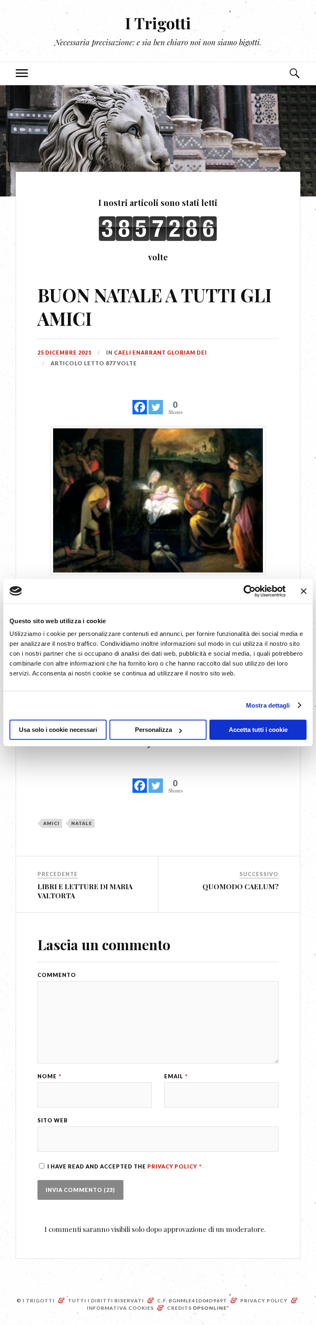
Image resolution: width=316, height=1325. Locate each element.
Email (176, 1076)
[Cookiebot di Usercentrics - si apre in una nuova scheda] (250, 591)
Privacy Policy (172, 1166)
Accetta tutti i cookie (258, 729)
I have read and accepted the (124, 1166)
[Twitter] (156, 402)
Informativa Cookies (120, 1308)
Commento (56, 975)
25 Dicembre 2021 (64, 352)
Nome (49, 1076)
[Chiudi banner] (304, 591)
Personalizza (153, 729)
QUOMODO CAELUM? (240, 886)
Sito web (52, 1120)
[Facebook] (139, 402)
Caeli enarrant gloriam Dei (160, 352)
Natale (81, 823)
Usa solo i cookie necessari (58, 729)
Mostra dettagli (268, 705)
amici (51, 823)
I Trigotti (158, 22)
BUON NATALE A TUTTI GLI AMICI (154, 306)
